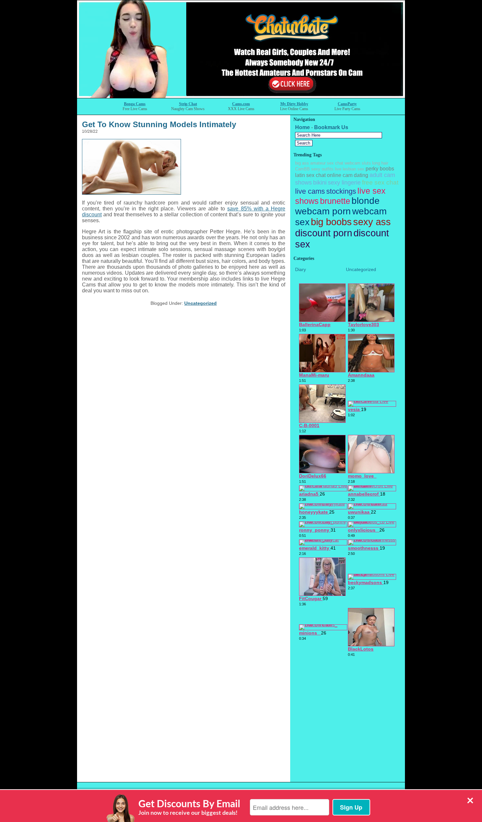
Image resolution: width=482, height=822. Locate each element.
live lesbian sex (349, 168)
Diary (300, 269)
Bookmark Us (331, 127)
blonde (365, 201)
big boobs (331, 222)
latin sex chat (310, 175)
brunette (335, 201)
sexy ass (372, 222)
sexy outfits (322, 168)
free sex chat (380, 182)
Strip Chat (188, 104)
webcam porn (323, 211)
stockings (341, 191)
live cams (310, 191)
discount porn (323, 232)
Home (302, 127)
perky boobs (380, 168)
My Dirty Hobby (294, 104)
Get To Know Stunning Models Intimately (159, 124)
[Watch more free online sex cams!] (241, 96)
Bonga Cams (135, 104)
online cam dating (347, 175)
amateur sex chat (326, 163)
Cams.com (241, 104)
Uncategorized (200, 303)
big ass (302, 163)
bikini (320, 182)
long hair (380, 163)
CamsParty (347, 104)
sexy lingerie (344, 182)
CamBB (302, 168)
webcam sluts (358, 163)
